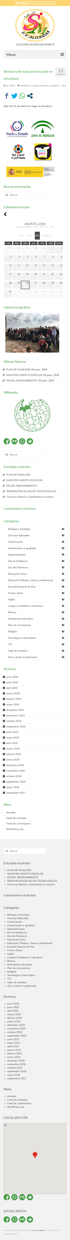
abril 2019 (12, 743)
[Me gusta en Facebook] (30, 441)
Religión (12, 631)
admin (11, 86)
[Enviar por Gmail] (14, 441)
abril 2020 (12, 687)
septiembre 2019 (15, 726)
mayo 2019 (12, 737)
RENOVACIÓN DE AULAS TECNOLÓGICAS (31, 491)
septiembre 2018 (15, 781)
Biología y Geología (19, 529)
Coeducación (15, 541)
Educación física (17, 573)
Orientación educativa (20, 618)
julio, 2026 (48, 227)
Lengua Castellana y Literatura (45, 86)
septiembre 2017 (15, 792)
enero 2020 (12, 704)
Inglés (11, 599)
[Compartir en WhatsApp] (22, 96)
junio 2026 (12, 676)
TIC (10, 644)
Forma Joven (15, 593)
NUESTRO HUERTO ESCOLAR (24, 375)
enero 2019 (12, 759)
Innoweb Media (38, 1230)
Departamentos (17, 554)
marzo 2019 (13, 748)
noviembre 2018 (15, 770)
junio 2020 (12, 682)
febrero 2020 (13, 699)
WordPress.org (14, 829)
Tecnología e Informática (22, 637)
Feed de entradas (16, 818)
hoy (21, 235)
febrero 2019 (13, 754)
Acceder (11, 812)
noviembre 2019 (15, 715)
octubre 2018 (13, 776)
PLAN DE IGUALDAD (18, 369)
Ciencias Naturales (18, 535)
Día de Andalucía (17, 561)
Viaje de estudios (17, 650)
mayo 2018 (12, 787)
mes (37, 235)
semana (47, 235)
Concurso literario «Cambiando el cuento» (30, 496)
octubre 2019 (13, 721)
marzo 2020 (13, 693)
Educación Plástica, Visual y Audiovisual (30, 580)
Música (12, 612)
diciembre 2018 (15, 765)
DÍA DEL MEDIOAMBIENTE (21, 380)
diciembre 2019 (15, 710)
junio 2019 (12, 732)
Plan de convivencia (19, 625)
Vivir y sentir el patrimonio (22, 657)
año (29, 235)
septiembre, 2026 (29, 227)
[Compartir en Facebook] (7, 96)
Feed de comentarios (18, 823)
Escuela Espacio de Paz (21, 586)
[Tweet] (14, 96)
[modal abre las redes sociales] (30, 96)
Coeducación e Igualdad (22, 548)
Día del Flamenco (18, 567)
